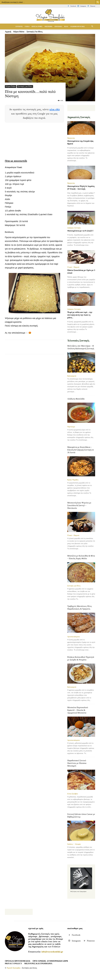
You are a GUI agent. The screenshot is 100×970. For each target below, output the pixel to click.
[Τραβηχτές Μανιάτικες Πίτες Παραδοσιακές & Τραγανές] (81, 623)
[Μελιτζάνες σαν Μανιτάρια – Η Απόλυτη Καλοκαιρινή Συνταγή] (81, 362)
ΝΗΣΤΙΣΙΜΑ (48, 26)
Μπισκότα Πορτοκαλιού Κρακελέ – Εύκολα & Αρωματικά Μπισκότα (77, 710)
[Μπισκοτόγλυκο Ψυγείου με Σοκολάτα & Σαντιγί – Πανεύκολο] (81, 522)
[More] (64, 349)
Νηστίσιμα (71, 426)
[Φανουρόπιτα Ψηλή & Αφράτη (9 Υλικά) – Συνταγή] (81, 173)
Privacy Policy (13, 963)
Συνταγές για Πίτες (25, 86)
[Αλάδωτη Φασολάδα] (81, 413)
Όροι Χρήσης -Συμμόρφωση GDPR (50, 961)
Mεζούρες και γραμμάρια (38, 963)
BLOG (66, 26)
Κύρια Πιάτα (11, 86)
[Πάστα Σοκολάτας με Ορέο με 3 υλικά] (81, 257)
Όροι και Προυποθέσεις (17, 961)
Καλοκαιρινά (71, 376)
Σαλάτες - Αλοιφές (74, 844)
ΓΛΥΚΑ (27, 26)
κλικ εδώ (55, 109)
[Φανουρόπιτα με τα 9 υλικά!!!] (81, 217)
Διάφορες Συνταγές (74, 228)
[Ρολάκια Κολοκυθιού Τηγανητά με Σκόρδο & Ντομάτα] (81, 674)
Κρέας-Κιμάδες (73, 480)
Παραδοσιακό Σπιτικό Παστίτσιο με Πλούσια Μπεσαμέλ (76, 763)
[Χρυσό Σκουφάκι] (50, 15)
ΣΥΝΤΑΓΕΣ (19, 26)
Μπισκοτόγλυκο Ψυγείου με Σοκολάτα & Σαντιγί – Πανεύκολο (79, 505)
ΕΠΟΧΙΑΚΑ (58, 26)
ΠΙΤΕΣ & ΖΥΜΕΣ (37, 26)
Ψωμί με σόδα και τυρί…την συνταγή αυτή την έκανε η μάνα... (79, 315)
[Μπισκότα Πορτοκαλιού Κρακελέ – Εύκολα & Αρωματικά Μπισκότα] (81, 727)
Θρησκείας (71, 138)
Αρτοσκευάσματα (73, 636)
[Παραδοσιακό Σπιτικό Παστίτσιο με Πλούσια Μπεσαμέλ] (81, 780)
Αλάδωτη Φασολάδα (76, 399)
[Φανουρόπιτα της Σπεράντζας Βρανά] (81, 128)
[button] (92, 26)
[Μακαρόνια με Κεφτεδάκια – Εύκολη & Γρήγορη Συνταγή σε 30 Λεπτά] (81, 466)
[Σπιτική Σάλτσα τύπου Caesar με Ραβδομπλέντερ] (81, 831)
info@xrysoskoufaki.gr (52, 951)
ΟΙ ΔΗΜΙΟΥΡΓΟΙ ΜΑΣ (77, 26)
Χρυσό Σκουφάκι (13, 968)
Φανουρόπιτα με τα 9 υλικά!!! (80, 231)
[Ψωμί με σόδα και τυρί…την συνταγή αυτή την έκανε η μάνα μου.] (81, 299)
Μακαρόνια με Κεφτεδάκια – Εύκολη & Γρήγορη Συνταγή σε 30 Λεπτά (80, 450)
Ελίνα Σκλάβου (72, 793)
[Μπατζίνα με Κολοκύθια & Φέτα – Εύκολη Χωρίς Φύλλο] (81, 572)
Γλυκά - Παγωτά (73, 267)
